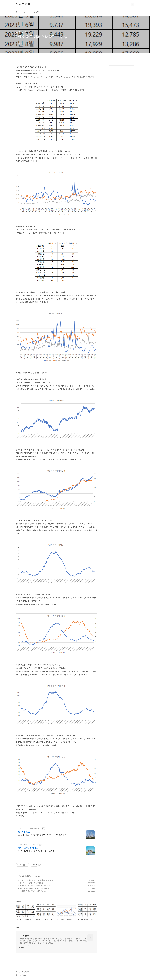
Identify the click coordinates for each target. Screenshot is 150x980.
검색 (127, 4)
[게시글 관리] (26, 864)
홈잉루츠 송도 (24, 831)
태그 (25, 12)
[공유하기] (24, 864)
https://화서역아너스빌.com (28, 844)
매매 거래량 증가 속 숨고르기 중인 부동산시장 (33, 885)
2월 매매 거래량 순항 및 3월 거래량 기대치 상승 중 (34, 880)
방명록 (36, 12)
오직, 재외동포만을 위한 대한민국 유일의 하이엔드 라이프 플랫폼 (42, 834)
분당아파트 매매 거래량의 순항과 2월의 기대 (32, 888)
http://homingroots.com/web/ (29, 828)
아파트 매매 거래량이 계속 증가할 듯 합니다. (32, 883)
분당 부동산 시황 (23, 876)
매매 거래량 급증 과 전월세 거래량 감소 (30, 891)
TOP (132, 972)
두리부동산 (23, 4)
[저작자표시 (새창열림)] (40, 865)
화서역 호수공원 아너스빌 (29, 847)
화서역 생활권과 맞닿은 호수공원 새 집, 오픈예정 (36, 850)
